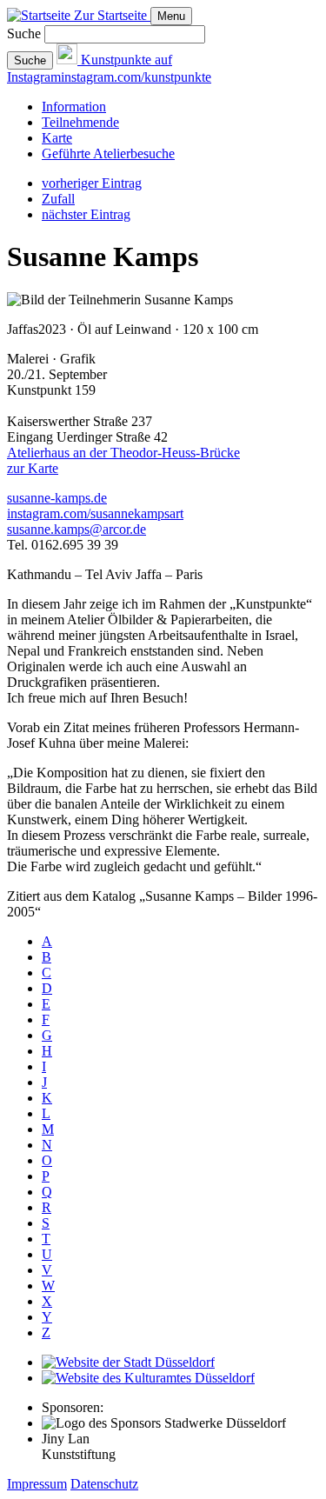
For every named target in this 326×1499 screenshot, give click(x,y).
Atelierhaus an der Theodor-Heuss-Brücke (123, 452)
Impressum (37, 1483)
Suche (24, 33)
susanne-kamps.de (57, 497)
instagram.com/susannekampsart (95, 513)
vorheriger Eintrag (92, 183)
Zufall (58, 198)
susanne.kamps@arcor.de (76, 529)
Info (74, 106)
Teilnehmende (80, 122)
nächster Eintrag (86, 214)
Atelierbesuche (108, 153)
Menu (171, 16)
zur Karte (32, 468)
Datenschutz (104, 1483)
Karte (57, 137)
